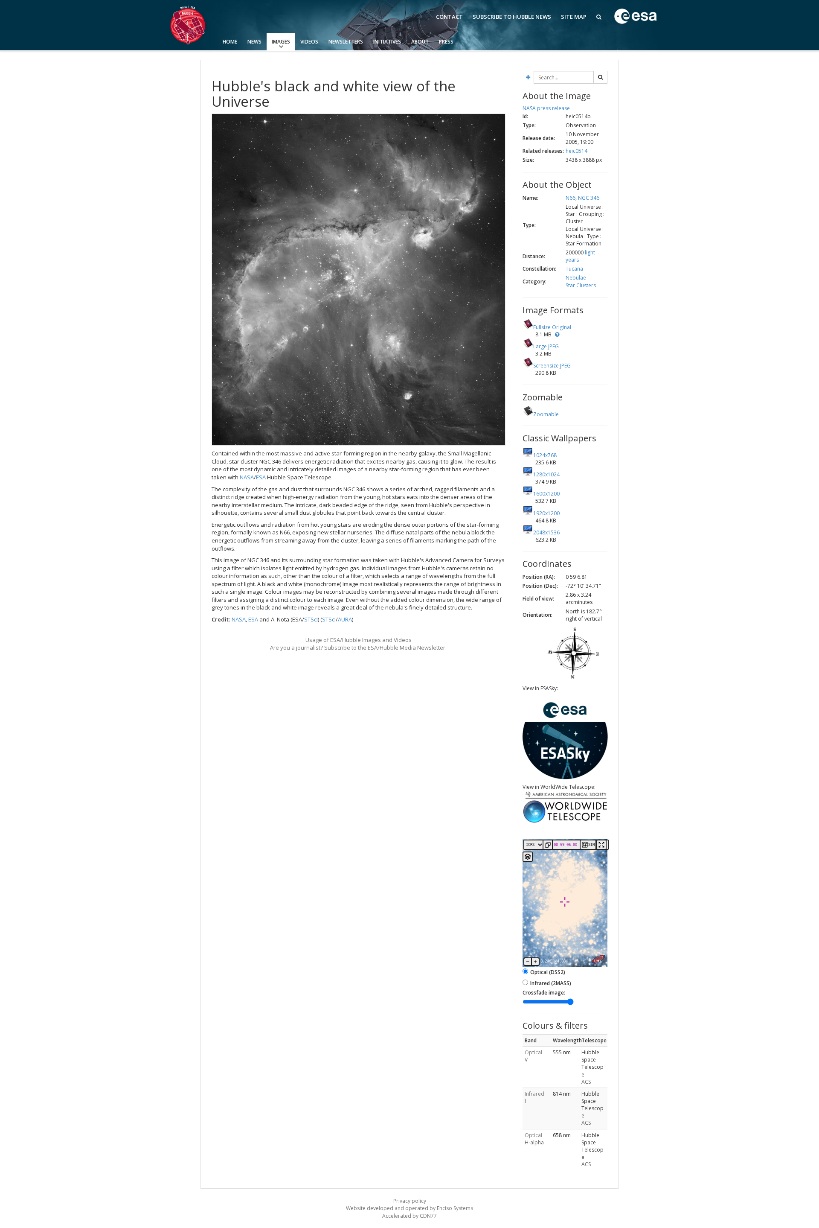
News (254, 41)
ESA (261, 477)
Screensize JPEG (552, 365)
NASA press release (546, 108)
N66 (570, 197)
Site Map (574, 16)
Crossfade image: (544, 992)
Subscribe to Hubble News (512, 16)
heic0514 (576, 151)
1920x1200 (546, 513)
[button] (557, 334)
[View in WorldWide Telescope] (565, 821)
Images (281, 41)
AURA (345, 619)
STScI (311, 619)
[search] (600, 77)
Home (230, 41)
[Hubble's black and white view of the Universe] (358, 280)
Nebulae (576, 277)
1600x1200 (546, 493)
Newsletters (345, 41)
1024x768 (545, 455)
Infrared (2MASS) (550, 983)
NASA (247, 477)
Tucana (574, 268)
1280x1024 (546, 474)
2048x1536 (546, 532)
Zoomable (546, 414)
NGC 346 (588, 197)
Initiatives (387, 41)
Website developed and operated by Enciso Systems (409, 1208)
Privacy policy (409, 1201)
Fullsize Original (552, 327)
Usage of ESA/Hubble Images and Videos (358, 640)
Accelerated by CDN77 (409, 1215)
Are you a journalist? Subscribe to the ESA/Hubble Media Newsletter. (358, 647)
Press (446, 41)
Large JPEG (546, 346)
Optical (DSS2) (547, 972)
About (420, 41)
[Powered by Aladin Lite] (598, 959)
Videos (309, 41)
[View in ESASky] (565, 777)
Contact (449, 16)
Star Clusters (581, 285)
